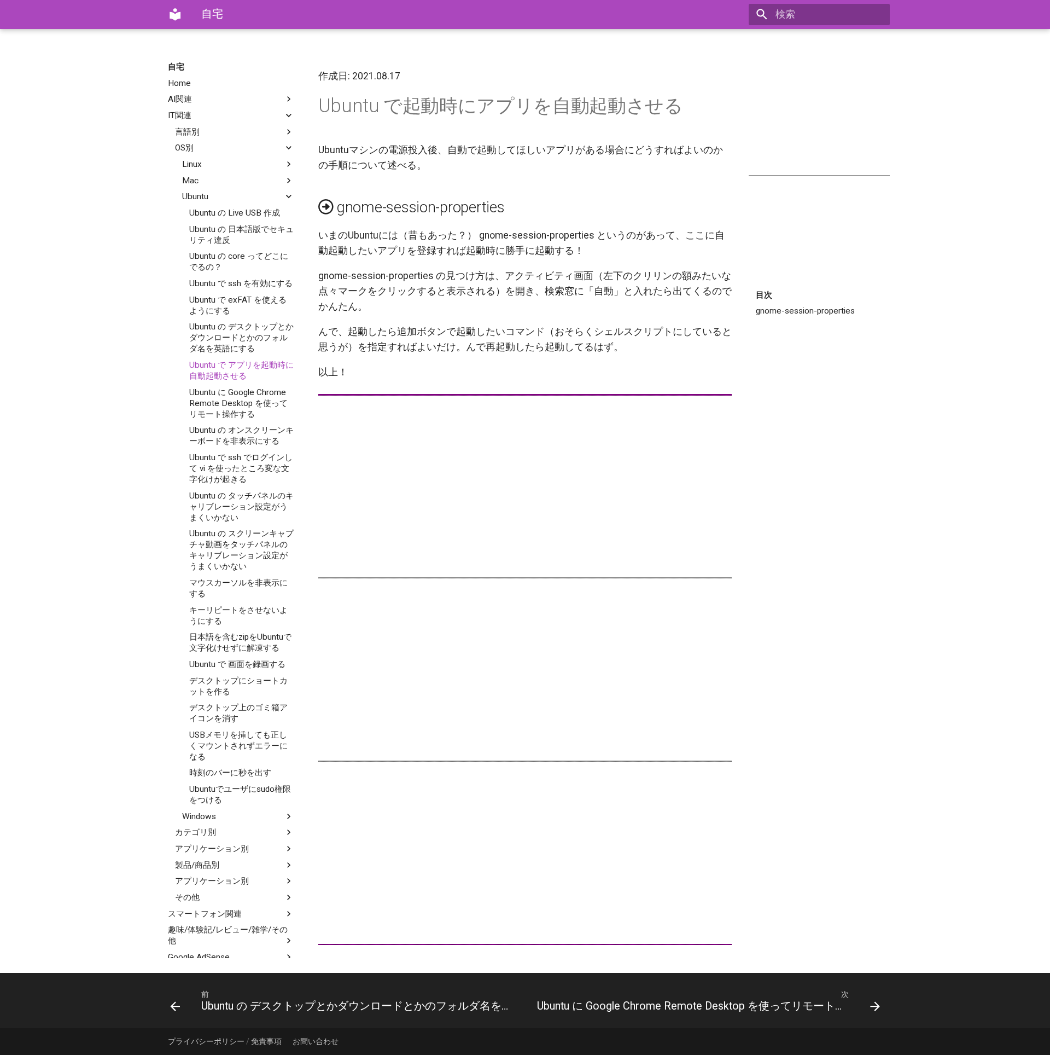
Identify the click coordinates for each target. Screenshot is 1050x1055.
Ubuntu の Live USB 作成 (234, 213)
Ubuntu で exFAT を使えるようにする (238, 305)
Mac (190, 181)
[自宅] (175, 14)
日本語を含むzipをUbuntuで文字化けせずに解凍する (240, 642)
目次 (764, 295)
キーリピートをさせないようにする (238, 615)
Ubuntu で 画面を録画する (237, 664)
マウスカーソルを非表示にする (238, 588)
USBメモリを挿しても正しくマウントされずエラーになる (238, 746)
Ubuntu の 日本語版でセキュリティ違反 (241, 234)
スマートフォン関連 (205, 914)
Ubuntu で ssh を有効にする (241, 283)
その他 (187, 897)
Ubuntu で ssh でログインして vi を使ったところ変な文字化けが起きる (241, 468)
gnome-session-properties (805, 311)
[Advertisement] (819, 116)
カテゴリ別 (195, 832)
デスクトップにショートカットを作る (238, 686)
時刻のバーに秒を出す (230, 773)
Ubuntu (195, 196)
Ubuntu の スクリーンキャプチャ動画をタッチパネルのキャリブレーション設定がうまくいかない (241, 550)
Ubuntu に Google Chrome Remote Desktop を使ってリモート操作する (238, 403)
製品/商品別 (197, 865)
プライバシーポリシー (206, 1041)
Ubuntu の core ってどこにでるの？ (238, 261)
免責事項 (266, 1041)
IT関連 (179, 115)
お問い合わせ (316, 1041)
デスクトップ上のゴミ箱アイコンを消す (238, 713)
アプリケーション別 (212, 849)
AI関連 (180, 99)
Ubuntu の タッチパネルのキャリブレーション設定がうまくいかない (241, 507)
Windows (199, 816)
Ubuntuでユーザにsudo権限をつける (240, 794)
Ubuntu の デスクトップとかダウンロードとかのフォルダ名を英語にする (241, 337)
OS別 (184, 148)
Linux (192, 164)
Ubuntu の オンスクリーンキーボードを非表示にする (241, 435)
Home (179, 83)
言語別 (187, 132)
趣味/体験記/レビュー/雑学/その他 (228, 935)
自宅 (176, 67)
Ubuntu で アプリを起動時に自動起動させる (241, 370)
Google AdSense (199, 957)
